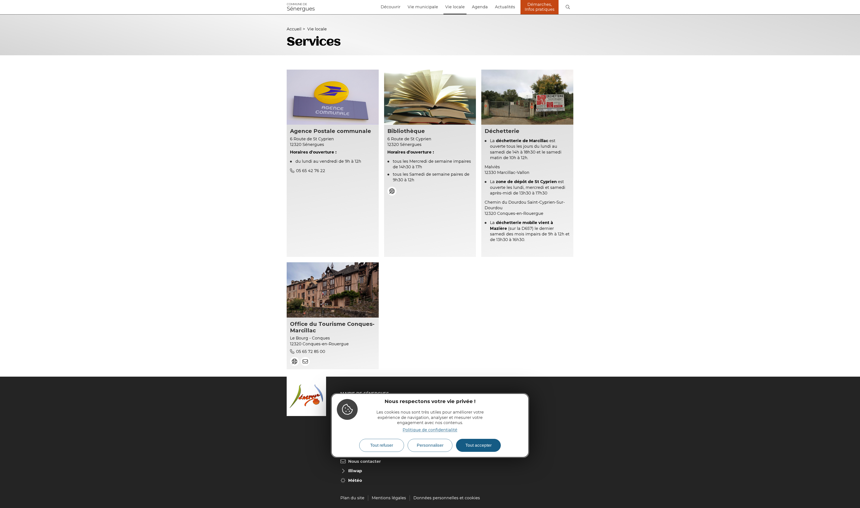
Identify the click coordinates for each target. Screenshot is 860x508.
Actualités (505, 6)
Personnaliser (430, 445)
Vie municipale (423, 6)
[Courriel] (305, 361)
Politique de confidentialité (430, 429)
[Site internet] (391, 191)
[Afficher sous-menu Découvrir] (402, 7)
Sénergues (301, 7)
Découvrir (390, 6)
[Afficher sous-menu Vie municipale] (440, 7)
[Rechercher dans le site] (567, 7)
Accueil (294, 29)
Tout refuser (381, 445)
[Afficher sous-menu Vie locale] (466, 7)
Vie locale (455, 6)
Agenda (480, 6)
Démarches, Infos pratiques (540, 7)
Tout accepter (478, 445)
